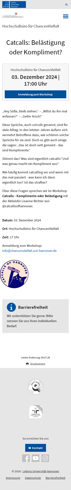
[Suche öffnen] (67, 4)
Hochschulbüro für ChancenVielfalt (30, 26)
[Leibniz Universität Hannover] (14, 4)
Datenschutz (33, 478)
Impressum (13, 478)
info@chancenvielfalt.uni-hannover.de (29, 250)
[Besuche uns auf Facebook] (26, 458)
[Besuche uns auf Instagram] (45, 458)
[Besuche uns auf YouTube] (36, 458)
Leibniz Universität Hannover (41, 471)
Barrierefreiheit (55, 478)
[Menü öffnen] (66, 17)
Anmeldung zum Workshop (35, 94)
